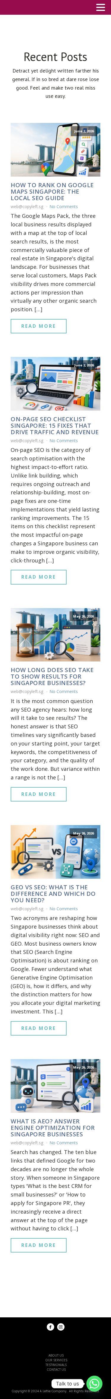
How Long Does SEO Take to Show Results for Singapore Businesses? (52, 676)
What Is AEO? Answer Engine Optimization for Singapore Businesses (53, 1128)
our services (56, 1360)
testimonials (56, 1365)
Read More (38, 326)
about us (56, 1355)
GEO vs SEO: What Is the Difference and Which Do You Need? (53, 893)
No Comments (63, 206)
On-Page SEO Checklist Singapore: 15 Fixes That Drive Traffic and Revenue (55, 425)
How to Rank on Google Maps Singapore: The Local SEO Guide (52, 191)
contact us (56, 1369)
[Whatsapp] (94, 1384)
